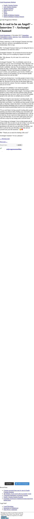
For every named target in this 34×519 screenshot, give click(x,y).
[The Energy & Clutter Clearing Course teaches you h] (17, 389)
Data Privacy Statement (10, 509)
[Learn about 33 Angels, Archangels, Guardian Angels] (17, 314)
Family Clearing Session (11, 5)
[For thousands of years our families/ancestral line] (17, 278)
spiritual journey (7, 38)
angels (10, 37)
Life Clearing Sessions (10, 7)
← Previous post (5, 139)
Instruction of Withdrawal (11, 508)
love (20, 37)
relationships (25, 37)
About (5, 13)
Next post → (3, 142)
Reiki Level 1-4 (8, 10)
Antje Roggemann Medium (8, 2)
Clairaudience (4, 37)
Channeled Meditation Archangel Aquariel (16, 495)
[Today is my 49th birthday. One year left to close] (17, 427)
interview (15, 37)
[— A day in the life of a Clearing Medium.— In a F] (17, 163)
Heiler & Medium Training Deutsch (14, 16)
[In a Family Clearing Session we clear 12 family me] (17, 185)
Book (5, 12)
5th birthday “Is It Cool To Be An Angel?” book (17, 494)
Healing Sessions (8, 8)
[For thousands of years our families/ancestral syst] (17, 206)
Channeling (25, 35)
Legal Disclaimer (8, 506)
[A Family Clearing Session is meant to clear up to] (17, 240)
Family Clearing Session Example (13, 497)
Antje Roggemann (5, 35)
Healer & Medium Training (11, 15)
